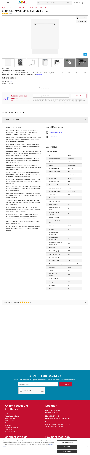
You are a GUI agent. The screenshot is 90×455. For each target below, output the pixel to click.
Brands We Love (10, 418)
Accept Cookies (67, 451)
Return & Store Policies (12, 432)
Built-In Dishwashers (23, 8)
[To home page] (22, 3)
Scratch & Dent (9, 420)
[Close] (87, 446)
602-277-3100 (54, 416)
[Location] (80, 3)
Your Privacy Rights (67, 442)
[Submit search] (68, 2)
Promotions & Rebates (12, 416)
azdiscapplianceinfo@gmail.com (59, 418)
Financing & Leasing (11, 427)
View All (82, 62)
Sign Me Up (65, 384)
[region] (45, 446)
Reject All (67, 447)
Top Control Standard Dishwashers (39, 8)
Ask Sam (78, 95)
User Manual (53, 137)
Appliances (5, 8)
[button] (8, 3)
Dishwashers (12, 8)
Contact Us (8, 429)
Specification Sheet (55, 132)
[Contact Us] (82, 3)
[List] (77, 3)
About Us (8, 425)
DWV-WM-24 (10, 83)
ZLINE (10, 81)
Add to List (83, 21)
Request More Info (46, 88)
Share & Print (82, 17)
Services (7, 423)
